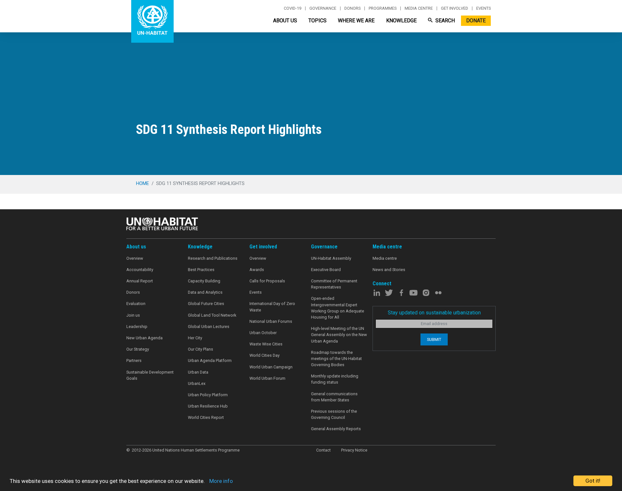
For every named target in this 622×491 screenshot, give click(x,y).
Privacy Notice (354, 450)
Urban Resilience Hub (208, 406)
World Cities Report (206, 417)
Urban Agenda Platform (210, 360)
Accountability (139, 269)
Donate (476, 20)
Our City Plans (200, 349)
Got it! (592, 480)
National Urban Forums (270, 321)
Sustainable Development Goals (150, 375)
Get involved (454, 8)
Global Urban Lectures (208, 326)
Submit (434, 339)
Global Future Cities (206, 303)
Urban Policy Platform (208, 394)
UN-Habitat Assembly (331, 258)
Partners (134, 360)
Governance (322, 8)
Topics (317, 20)
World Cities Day (264, 355)
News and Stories (389, 269)
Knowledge (401, 20)
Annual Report (139, 280)
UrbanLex (196, 383)
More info (221, 481)
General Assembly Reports (336, 428)
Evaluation (135, 303)
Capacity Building (204, 280)
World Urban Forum (267, 378)
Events (483, 8)
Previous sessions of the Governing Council (334, 414)
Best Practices (201, 269)
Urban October (263, 332)
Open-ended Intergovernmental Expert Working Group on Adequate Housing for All (337, 308)
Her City (195, 337)
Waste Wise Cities (265, 344)
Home (142, 183)
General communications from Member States (334, 396)
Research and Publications (212, 258)
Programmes (383, 8)
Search (444, 20)
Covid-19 (292, 8)
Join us (133, 315)
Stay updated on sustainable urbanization (434, 313)
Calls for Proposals (267, 280)
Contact (323, 450)
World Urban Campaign (271, 367)
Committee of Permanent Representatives (334, 283)
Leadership (136, 326)
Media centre (419, 8)
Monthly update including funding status (334, 379)
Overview (134, 258)
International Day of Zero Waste (272, 306)
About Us (285, 20)
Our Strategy (137, 349)
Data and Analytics (205, 292)
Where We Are (356, 20)
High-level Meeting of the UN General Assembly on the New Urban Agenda (339, 334)
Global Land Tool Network (212, 315)
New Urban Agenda (144, 337)
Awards (256, 269)
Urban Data (198, 372)
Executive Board (326, 269)
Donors (352, 8)
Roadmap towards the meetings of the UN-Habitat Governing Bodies (336, 358)
